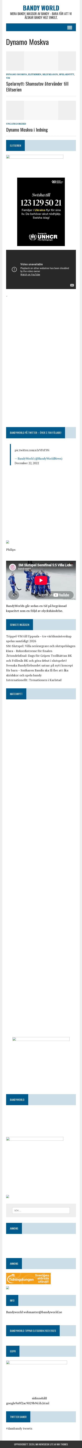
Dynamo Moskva (16, 74)
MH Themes (62, 1444)
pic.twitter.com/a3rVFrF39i (32, 450)
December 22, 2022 (27, 463)
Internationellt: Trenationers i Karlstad (33, 680)
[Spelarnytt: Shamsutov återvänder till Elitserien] (41, 68)
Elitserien (34, 74)
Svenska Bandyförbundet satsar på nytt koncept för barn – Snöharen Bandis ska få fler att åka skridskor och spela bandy (39, 670)
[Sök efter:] (41, 1210)
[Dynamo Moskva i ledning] (41, 117)
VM (8, 77)
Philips (10, 549)
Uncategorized (16, 123)
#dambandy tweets (19, 1428)
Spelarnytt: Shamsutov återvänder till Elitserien (37, 86)
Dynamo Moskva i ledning (27, 129)
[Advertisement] (41, 325)
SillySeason (50, 74)
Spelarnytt (66, 74)
